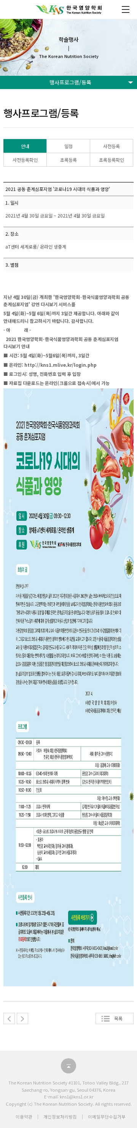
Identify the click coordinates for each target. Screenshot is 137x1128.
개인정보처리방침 (60, 1117)
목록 (118, 1018)
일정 (68, 146)
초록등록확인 (111, 159)
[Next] (22, 1018)
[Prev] (9, 1018)
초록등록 (68, 159)
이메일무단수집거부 (107, 1117)
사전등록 (111, 146)
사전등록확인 (25, 159)
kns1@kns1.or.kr (76, 1097)
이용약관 (24, 1117)
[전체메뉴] (125, 9)
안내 (25, 146)
